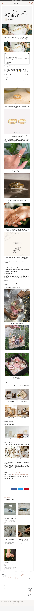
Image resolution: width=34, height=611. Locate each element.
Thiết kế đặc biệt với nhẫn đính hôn (12, 57)
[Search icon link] (29, 3)
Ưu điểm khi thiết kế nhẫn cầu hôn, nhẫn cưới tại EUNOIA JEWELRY (17, 58)
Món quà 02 (9, 62)
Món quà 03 (9, 63)
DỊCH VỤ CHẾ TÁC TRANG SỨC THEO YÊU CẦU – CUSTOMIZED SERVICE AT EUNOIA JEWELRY (23, 540)
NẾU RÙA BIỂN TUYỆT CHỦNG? (23, 517)
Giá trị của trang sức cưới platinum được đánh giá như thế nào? (10, 564)
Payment (9, 577)
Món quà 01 (9, 61)
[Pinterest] (30, 598)
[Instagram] (30, 597)
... (4, 523)
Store (16, 574)
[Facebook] (28, 597)
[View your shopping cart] (31, 3)
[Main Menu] (2, 3)
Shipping (9, 573)
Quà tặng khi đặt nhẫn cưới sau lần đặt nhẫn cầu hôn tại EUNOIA (16, 59)
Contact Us (10, 580)
